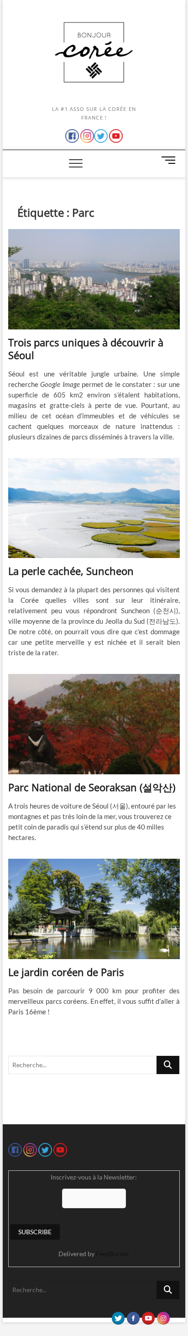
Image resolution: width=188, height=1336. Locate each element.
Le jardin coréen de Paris (66, 972)
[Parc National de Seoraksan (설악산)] (94, 724)
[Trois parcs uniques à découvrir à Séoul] (94, 279)
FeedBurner (113, 1254)
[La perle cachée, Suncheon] (94, 508)
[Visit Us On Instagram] (163, 1316)
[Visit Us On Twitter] (117, 1316)
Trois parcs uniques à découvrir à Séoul (85, 348)
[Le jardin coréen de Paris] (94, 909)
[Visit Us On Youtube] (148, 1316)
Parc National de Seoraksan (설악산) (91, 787)
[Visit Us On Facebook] (133, 1316)
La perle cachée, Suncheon (71, 571)
